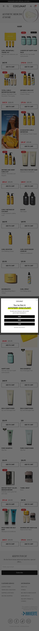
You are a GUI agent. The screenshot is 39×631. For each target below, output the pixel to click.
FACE (19, 316)
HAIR (19, 324)
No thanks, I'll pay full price (19, 327)
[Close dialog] (37, 299)
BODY (19, 320)
